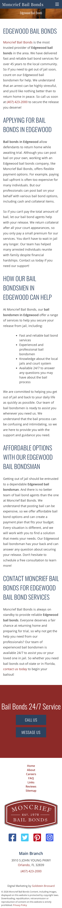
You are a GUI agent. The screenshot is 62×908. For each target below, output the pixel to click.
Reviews (31, 786)
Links (31, 782)
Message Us (31, 732)
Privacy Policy (20, 905)
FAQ (31, 778)
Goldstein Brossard (43, 885)
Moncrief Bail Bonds (23, 4)
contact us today (15, 669)
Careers (31, 774)
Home (31, 766)
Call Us (31, 720)
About (31, 770)
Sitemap (31, 791)
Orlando (24, 865)
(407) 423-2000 (17, 102)
